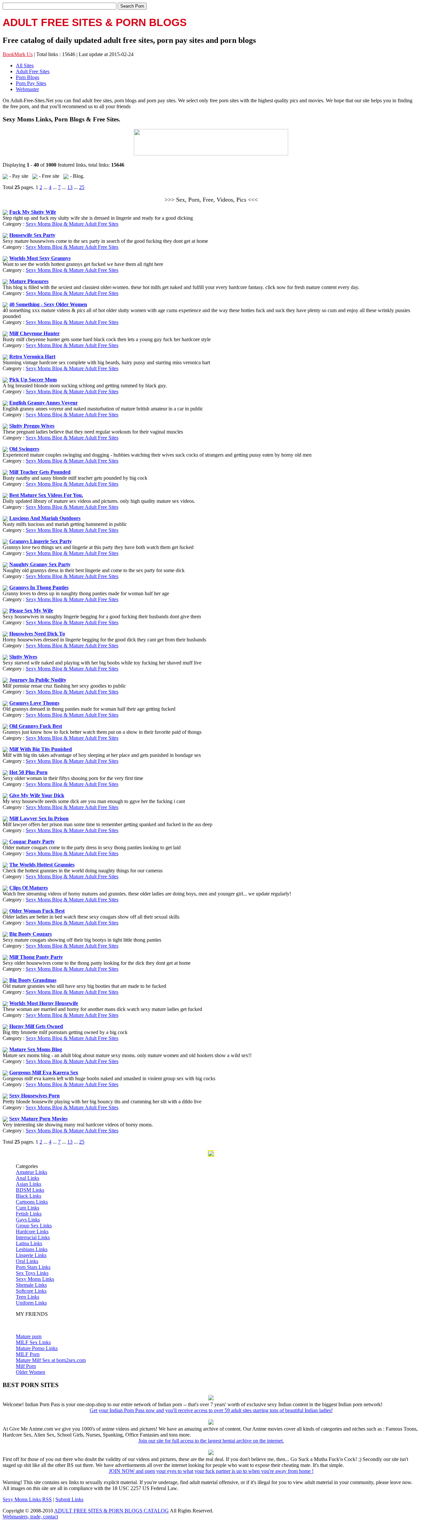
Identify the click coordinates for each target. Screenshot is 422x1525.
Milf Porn (26, 1366)
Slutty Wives (23, 657)
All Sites (25, 65)
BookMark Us (18, 54)
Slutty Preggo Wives (31, 426)
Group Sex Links (34, 1225)
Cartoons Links (32, 1202)
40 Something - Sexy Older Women (48, 304)
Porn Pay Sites (31, 83)
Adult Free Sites (32, 71)
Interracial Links (33, 1237)
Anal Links (27, 1178)
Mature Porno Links (37, 1348)
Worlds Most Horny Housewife (43, 1003)
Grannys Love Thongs (34, 703)
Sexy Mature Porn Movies (38, 1118)
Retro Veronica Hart (32, 356)
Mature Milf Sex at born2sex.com (51, 1360)
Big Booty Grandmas (32, 980)
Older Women (30, 1372)
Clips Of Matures (28, 888)
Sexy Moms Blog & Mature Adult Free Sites (72, 224)
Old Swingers (24, 449)
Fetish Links (29, 1214)
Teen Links (27, 1297)
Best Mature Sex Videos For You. (46, 495)
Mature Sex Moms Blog (35, 1049)
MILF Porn (28, 1354)
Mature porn (29, 1336)
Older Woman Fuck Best (37, 911)
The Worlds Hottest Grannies (42, 864)
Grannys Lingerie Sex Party (40, 541)
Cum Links (27, 1208)
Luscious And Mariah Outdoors (44, 518)
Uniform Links (31, 1303)
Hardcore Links (32, 1231)
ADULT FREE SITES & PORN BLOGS (95, 22)
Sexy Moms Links (35, 1279)
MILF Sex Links (33, 1342)
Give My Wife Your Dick (36, 795)
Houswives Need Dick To (37, 633)
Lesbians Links (31, 1249)
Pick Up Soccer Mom (33, 379)
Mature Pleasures (28, 281)
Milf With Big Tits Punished (40, 749)
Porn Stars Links (33, 1267)
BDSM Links (30, 1190)
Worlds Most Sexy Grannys (40, 258)
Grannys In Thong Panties (39, 587)
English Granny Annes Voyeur (43, 403)
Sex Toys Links (32, 1273)
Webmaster (27, 89)
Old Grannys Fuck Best (35, 726)
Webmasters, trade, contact (30, 1516)
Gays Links (28, 1219)
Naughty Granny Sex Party (40, 564)
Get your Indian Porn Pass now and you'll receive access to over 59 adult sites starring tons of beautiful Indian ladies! (211, 1410)
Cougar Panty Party (32, 841)
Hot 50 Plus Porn (28, 772)
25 (81, 187)
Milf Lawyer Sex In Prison (39, 818)
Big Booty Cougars (30, 934)
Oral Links (27, 1261)
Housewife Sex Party (32, 235)
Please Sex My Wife (31, 610)
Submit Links (69, 1499)
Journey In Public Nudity (37, 680)
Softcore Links (31, 1291)
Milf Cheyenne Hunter (34, 333)
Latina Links (29, 1243)
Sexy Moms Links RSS (27, 1499)
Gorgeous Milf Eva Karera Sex (43, 1072)
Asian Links (28, 1184)
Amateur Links (31, 1172)
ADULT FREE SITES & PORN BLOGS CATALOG (111, 1510)
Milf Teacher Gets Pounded (40, 472)
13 (70, 187)
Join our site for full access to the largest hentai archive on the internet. (211, 1441)
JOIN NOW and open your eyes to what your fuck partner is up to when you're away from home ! (211, 1471)
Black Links (28, 1196)
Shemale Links (31, 1285)
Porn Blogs (27, 77)
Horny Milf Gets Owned (36, 1026)
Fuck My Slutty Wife (32, 212)
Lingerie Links (31, 1255)
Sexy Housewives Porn (34, 1095)
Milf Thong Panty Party (36, 957)
